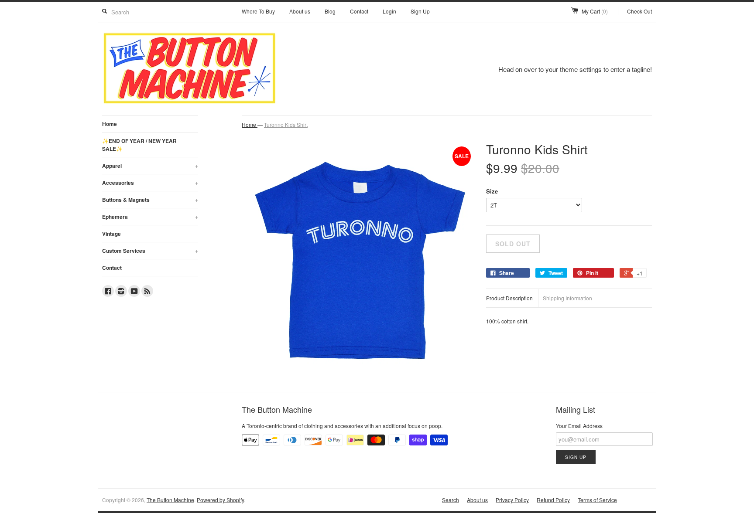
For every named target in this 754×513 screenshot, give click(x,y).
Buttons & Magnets (150, 200)
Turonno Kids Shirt (286, 124)
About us (299, 11)
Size (492, 191)
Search (450, 499)
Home (109, 124)
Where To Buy (258, 11)
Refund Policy (553, 499)
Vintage (111, 234)
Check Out (639, 11)
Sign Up (420, 11)
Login (389, 11)
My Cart (595, 11)
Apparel (150, 166)
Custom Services (150, 251)
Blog (330, 11)
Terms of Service (597, 499)
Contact (359, 11)
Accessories (150, 183)
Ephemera (150, 217)
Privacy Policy (512, 499)
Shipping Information (567, 298)
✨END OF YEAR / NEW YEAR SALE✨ (139, 145)
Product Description (509, 298)
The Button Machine (170, 499)
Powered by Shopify (220, 499)
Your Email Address (579, 425)
